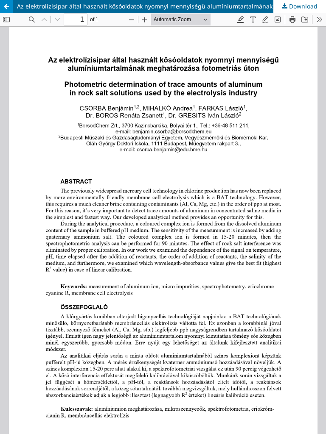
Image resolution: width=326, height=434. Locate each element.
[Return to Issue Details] (6, 6)
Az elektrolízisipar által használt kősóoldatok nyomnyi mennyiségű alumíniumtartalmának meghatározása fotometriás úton (171, 6)
